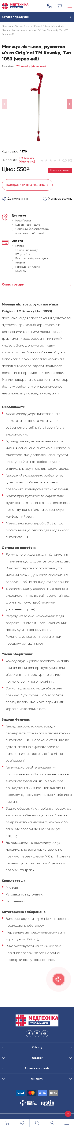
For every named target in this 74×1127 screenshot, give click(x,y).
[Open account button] (51, 1123)
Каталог (28, 26)
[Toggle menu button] (69, 6)
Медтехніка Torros (12, 26)
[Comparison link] (22, 1123)
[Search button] (37, 1123)
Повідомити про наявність (27, 185)
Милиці (38, 26)
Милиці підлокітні (53, 26)
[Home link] (15, 6)
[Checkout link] (60, 6)
